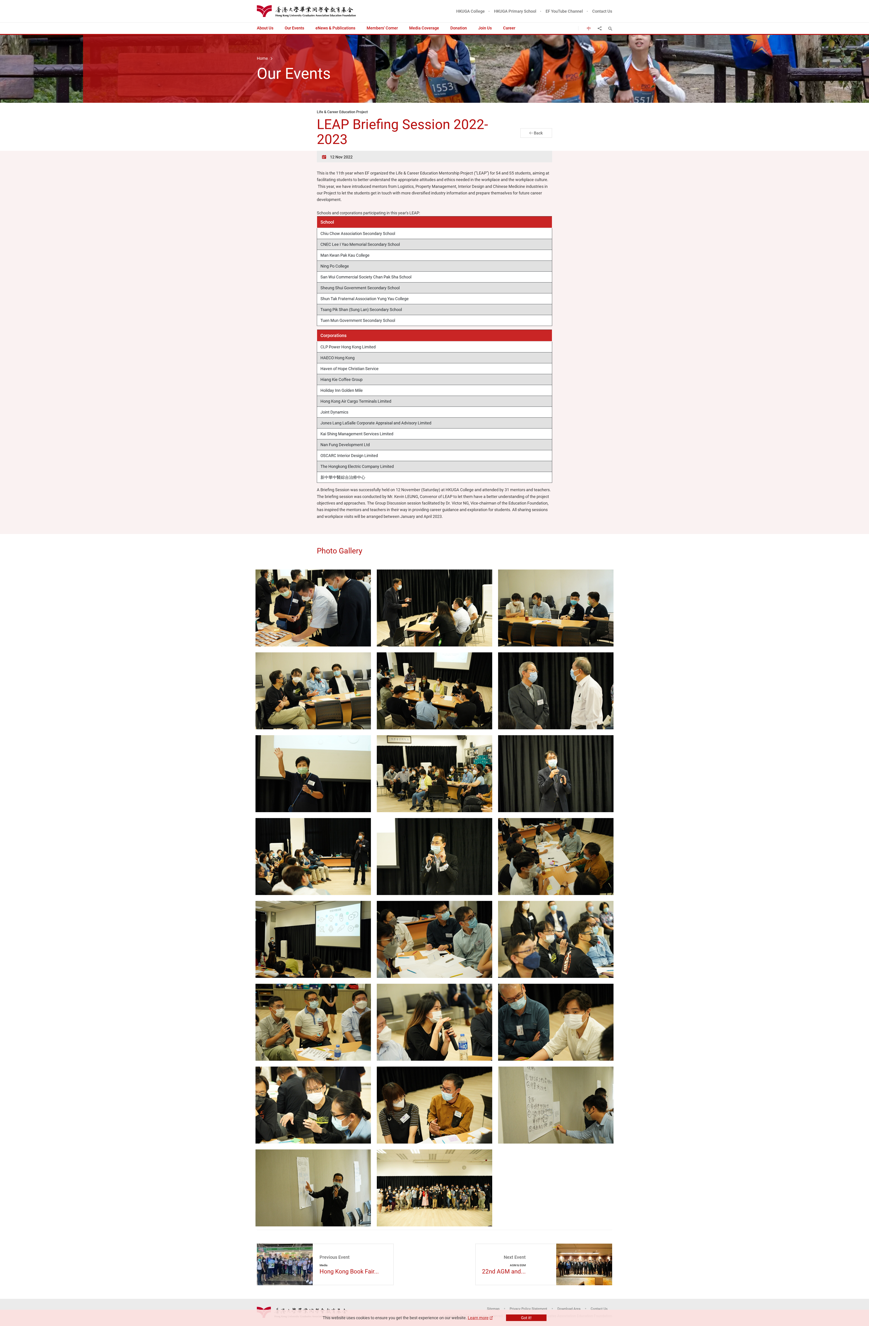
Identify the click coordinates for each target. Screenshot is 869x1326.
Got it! (526, 1317)
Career (509, 28)
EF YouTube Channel (564, 11)
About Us (265, 28)
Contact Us (602, 11)
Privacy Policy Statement (528, 1308)
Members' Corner (382, 28)
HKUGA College (470, 11)
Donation (458, 28)
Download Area (568, 1308)
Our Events (294, 28)
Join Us (485, 28)
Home (262, 58)
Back (538, 133)
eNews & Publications (335, 28)
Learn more (478, 1317)
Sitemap (493, 1308)
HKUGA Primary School (515, 11)
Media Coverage (424, 28)
